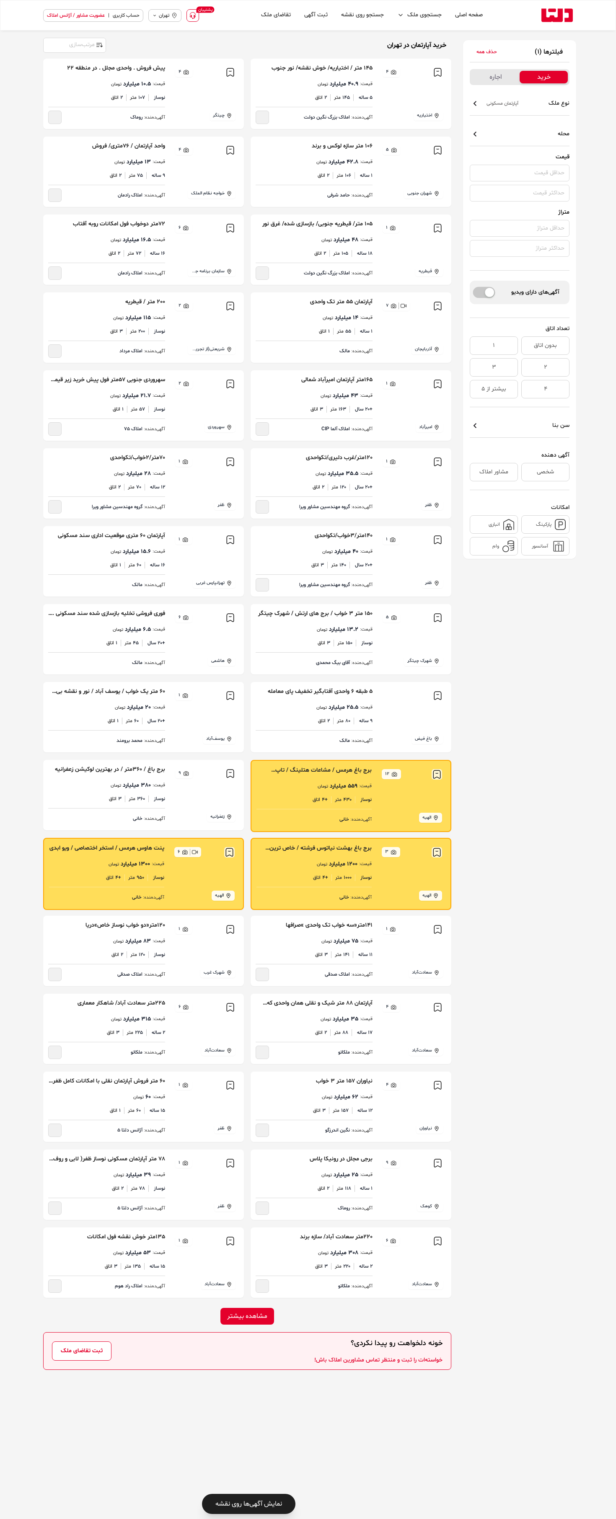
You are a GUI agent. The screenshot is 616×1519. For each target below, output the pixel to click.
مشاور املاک (493, 472)
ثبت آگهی (316, 15)
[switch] (484, 292)
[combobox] (74, 44)
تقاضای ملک (276, 15)
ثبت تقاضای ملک (82, 1351)
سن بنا (560, 425)
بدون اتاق (545, 345)
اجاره (495, 77)
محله (563, 134)
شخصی (545, 472)
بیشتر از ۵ (493, 389)
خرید (544, 77)
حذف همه (486, 52)
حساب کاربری (126, 15)
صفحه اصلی (469, 15)
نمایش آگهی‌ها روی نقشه (248, 1504)
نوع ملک (528, 103)
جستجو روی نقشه (362, 15)
